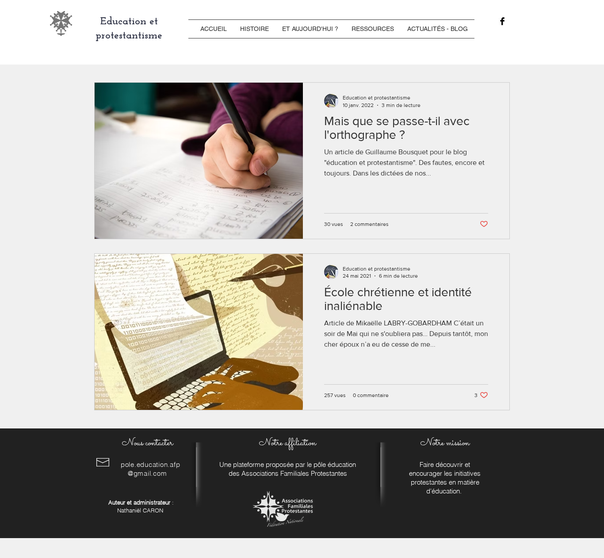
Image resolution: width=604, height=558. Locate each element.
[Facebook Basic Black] (502, 21)
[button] (254, 29)
